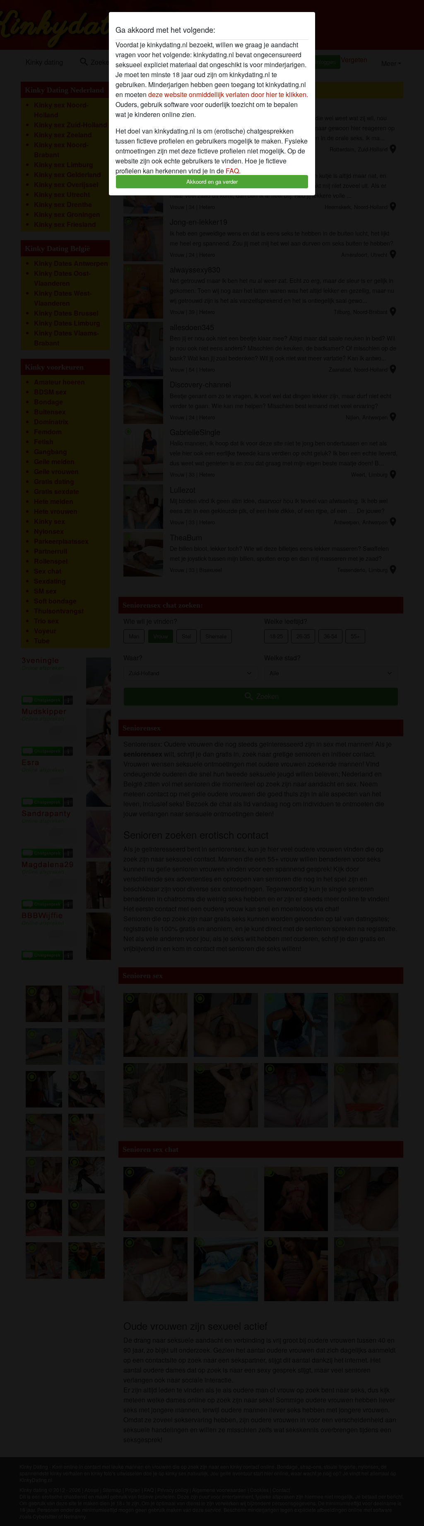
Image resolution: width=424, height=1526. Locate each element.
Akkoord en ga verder (212, 181)
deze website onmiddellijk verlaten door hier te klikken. (228, 94)
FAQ (232, 170)
